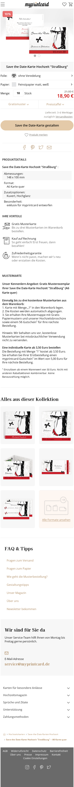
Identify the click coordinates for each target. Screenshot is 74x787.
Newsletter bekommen (21, 609)
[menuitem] (64, 4)
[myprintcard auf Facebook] (34, 767)
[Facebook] (24, 147)
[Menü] (5, 4)
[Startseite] (4, 734)
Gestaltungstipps (18, 585)
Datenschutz (39, 751)
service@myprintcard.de (27, 664)
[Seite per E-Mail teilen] (49, 147)
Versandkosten (64, 116)
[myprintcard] (37, 7)
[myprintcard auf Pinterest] (42, 767)
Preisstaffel (53, 104)
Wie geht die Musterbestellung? (27, 577)
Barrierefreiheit (59, 751)
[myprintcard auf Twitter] (49, 767)
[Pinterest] (32, 147)
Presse (28, 754)
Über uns (13, 601)
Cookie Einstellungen (35, 758)
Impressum (41, 754)
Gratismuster (17, 104)
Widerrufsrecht (20, 751)
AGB (5, 751)
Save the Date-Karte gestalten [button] (37, 125)
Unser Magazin (16, 593)
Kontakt (56, 754)
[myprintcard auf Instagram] (27, 767)
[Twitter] (41, 147)
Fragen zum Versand (20, 560)
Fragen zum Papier (19, 568)
